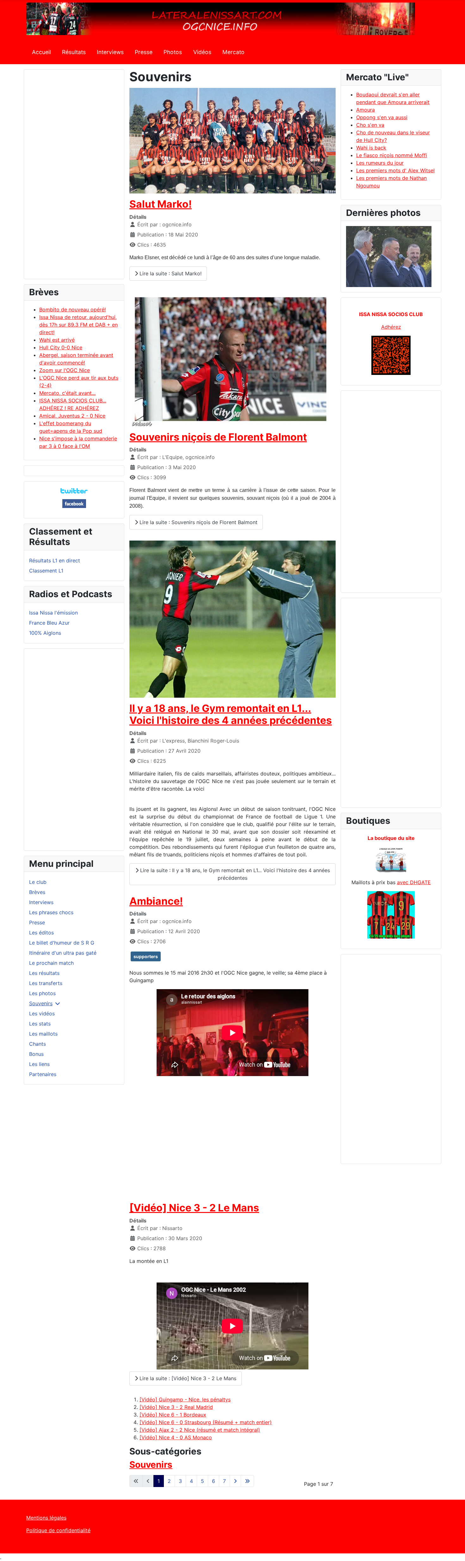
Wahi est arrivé (57, 340)
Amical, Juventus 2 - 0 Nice (72, 416)
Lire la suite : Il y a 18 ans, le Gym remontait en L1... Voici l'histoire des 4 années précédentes (234, 874)
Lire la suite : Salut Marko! (170, 273)
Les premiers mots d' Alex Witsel (395, 170)
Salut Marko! (160, 204)
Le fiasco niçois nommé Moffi (391, 155)
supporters (145, 956)
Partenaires (42, 1074)
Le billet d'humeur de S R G (61, 943)
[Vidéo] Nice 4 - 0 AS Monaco (176, 1437)
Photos (173, 52)
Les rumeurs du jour (380, 163)
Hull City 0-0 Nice (60, 347)
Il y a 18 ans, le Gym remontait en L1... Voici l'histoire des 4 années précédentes (230, 714)
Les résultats (44, 973)
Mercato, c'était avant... (67, 393)
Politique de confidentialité (58, 1530)
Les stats (40, 1023)
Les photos (42, 993)
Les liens (39, 1064)
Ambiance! (156, 901)
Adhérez (391, 327)
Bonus (36, 1054)
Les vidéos (42, 1013)
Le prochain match (51, 963)
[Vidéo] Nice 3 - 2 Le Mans (194, 1208)
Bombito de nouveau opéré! (72, 309)
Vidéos (202, 52)
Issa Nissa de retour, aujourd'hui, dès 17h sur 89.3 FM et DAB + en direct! (78, 324)
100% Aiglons (45, 633)
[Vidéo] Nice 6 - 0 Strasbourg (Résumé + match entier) (206, 1422)
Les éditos (41, 932)
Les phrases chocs (51, 912)
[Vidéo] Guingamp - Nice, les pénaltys (185, 1399)
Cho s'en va (370, 125)
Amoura (365, 110)
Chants (37, 1044)
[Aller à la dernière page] (247, 1481)
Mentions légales (46, 1518)
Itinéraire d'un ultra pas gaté (62, 953)
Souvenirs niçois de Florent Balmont (218, 437)
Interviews (110, 52)
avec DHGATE (414, 882)
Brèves (37, 892)
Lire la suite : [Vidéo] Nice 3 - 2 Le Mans (187, 1378)
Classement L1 (46, 570)
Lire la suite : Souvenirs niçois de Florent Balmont (197, 522)
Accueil (41, 52)
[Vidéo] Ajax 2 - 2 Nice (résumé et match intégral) (200, 1430)
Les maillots (43, 1034)
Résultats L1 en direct (54, 560)
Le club (37, 882)
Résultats (74, 52)
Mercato (233, 52)
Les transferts (45, 983)
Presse (143, 52)
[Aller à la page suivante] (235, 1481)
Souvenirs (41, 1003)
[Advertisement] (74, 177)
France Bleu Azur (49, 623)
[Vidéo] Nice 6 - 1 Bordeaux (173, 1414)
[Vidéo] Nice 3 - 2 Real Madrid (176, 1407)
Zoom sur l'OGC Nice (64, 370)
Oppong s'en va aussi (381, 117)
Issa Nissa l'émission (53, 612)
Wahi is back (371, 147)
